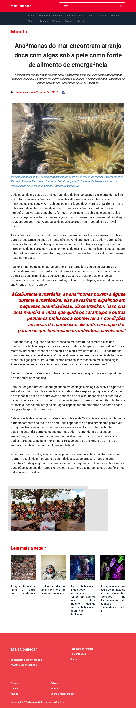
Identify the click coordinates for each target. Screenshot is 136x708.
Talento (44, 21)
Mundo (31, 21)
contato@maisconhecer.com (27, 659)
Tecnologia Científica (50, 15)
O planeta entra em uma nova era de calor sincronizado (53, 590)
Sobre (81, 21)
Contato (69, 21)
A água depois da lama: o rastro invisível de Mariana (23, 590)
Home (31, 15)
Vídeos (56, 21)
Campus (102, 15)
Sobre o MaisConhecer (63, 693)
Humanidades (74, 15)
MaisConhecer (21, 6)
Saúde (89, 15)
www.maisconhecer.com (24, 665)
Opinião (115, 15)
